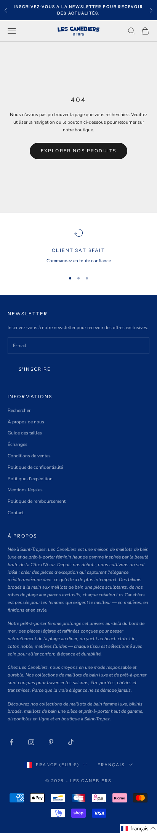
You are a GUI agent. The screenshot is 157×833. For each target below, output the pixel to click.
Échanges (17, 444)
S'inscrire (35, 369)
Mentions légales (25, 490)
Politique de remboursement (37, 501)
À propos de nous (26, 422)
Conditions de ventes (29, 456)
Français (111, 764)
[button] (138, 828)
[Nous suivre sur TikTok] (71, 742)
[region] (78, 246)
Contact (16, 513)
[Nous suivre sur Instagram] (31, 742)
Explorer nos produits (78, 151)
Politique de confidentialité (35, 467)
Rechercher (19, 410)
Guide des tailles (25, 433)
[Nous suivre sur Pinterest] (51, 742)
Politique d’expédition (30, 479)
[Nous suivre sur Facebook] (11, 742)
